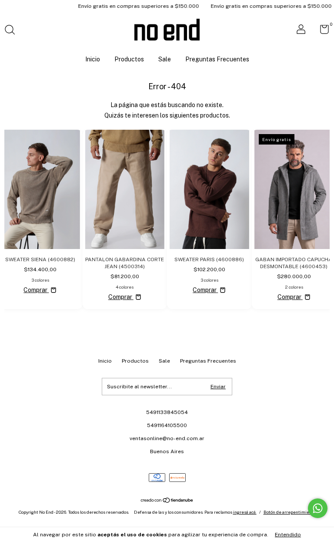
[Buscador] (12, 31)
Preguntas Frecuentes (217, 59)
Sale (164, 59)
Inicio (92, 59)
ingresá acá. (245, 512)
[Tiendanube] (167, 501)
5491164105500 (167, 425)
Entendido (288, 535)
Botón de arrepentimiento (290, 512)
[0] (321, 31)
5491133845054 (167, 412)
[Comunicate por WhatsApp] (317, 508)
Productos (129, 59)
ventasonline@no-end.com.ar (167, 438)
